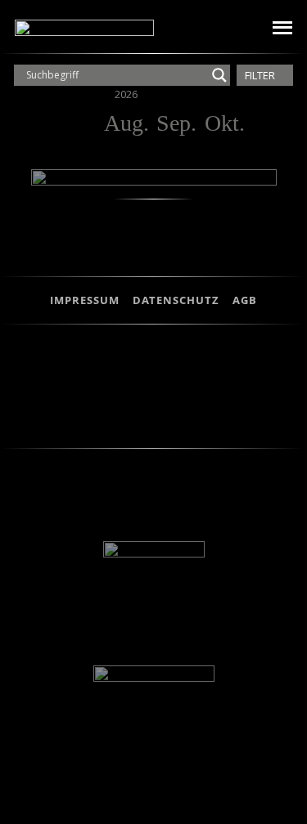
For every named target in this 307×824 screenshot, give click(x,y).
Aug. (126, 123)
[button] (235, 28)
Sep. (176, 123)
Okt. (225, 123)
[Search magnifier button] (219, 75)
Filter (261, 75)
